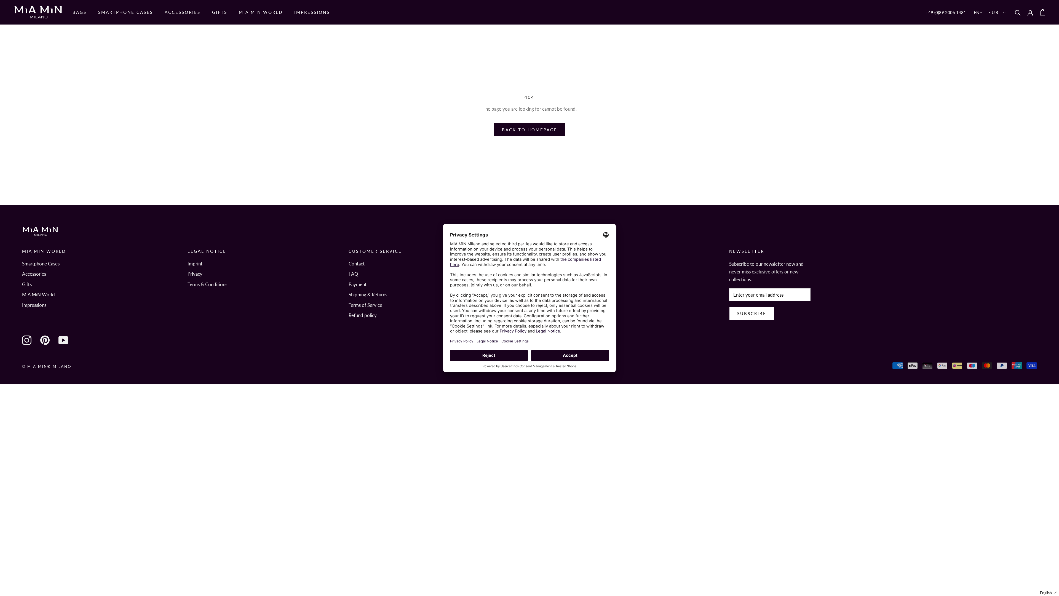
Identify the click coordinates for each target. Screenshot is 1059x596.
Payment (358, 284)
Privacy (195, 274)
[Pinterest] (45, 340)
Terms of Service (365, 305)
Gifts (219, 12)
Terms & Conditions (207, 284)
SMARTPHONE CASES (125, 12)
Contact (357, 264)
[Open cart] (1042, 12)
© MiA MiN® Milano (46, 366)
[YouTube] (63, 340)
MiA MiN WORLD (261, 12)
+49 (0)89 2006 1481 (946, 12)
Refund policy (363, 315)
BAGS (80, 12)
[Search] (1018, 12)
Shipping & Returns (368, 294)
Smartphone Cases (41, 264)
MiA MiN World (38, 294)
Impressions (312, 12)
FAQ (353, 274)
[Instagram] (26, 340)
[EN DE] (978, 12)
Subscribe (751, 313)
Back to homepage (529, 129)
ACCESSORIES (182, 12)
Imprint (195, 264)
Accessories (34, 274)
